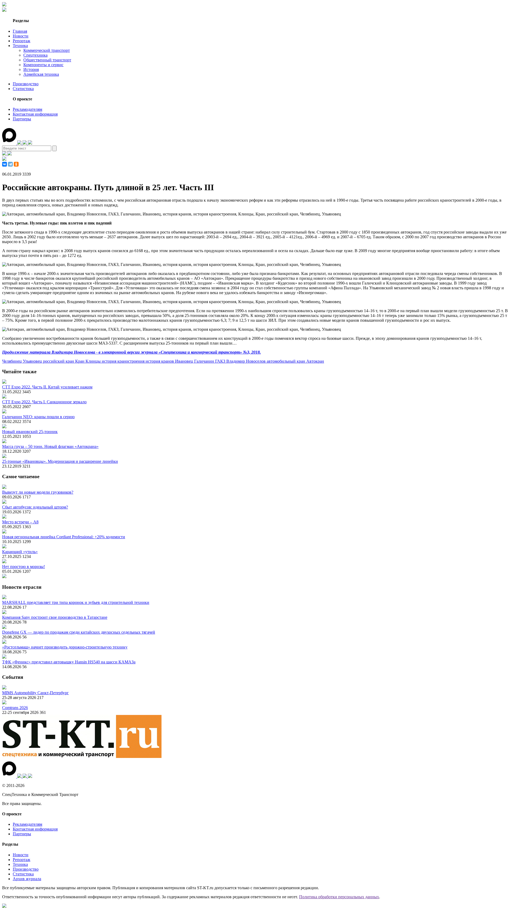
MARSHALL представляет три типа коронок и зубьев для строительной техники (75, 602)
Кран (80, 361)
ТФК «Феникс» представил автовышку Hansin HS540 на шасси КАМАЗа (68, 662)
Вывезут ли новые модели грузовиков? (37, 492)
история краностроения (124, 361)
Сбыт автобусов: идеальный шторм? (35, 507)
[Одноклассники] (16, 164)
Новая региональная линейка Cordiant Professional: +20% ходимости (63, 537)
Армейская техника (41, 74)
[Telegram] (10, 164)
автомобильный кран (286, 361)
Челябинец (12, 361)
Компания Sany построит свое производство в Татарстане (54, 617)
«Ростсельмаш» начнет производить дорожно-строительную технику (65, 647)
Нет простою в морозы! (23, 566)
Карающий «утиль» (20, 551)
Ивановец (184, 361)
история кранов (160, 361)
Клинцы (94, 361)
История (31, 69)
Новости (20, 36)
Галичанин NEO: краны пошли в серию (38, 416)
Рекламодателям (27, 109)
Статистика (23, 88)
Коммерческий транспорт (46, 50)
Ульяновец (33, 361)
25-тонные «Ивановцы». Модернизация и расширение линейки (60, 461)
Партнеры (22, 119)
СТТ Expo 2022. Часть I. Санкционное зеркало (44, 402)
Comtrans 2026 (15, 707)
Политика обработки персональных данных (339, 897)
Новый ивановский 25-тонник (30, 431)
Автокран (315, 361)
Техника (20, 45)
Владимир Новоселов (246, 361)
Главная (20, 31)
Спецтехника (35, 55)
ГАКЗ (220, 361)
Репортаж (21, 41)
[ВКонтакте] (4, 164)
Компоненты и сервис (43, 64)
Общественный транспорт (47, 60)
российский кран (59, 361)
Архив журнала (27, 878)
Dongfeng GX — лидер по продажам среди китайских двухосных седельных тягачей (78, 632)
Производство (26, 84)
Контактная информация (35, 114)
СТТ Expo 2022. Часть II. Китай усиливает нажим (47, 387)
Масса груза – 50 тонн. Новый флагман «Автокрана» (50, 446)
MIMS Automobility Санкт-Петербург (35, 692)
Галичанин (204, 361)
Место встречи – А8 (20, 522)
